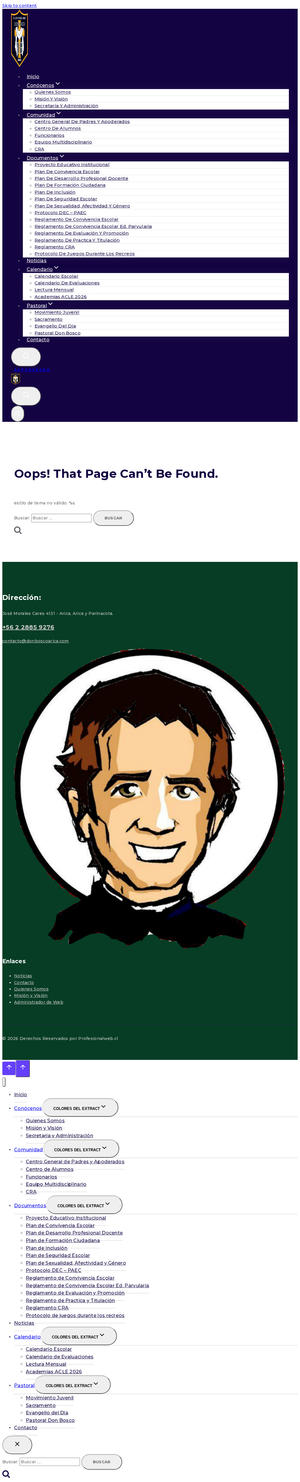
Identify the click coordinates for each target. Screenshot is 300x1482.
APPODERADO (32, 370)
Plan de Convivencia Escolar (67, 171)
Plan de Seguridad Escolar (66, 199)
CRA (31, 1192)
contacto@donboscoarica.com (35, 641)
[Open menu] (17, 414)
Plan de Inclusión (55, 192)
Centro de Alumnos (58, 128)
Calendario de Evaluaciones (67, 283)
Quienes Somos (53, 92)
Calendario (27, 1337)
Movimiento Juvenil (57, 312)
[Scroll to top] (9, 1068)
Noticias (23, 975)
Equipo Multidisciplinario (63, 142)
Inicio (20, 1094)
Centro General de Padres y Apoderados (82, 121)
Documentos (30, 1205)
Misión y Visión (51, 99)
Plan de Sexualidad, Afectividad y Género (82, 206)
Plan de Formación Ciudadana (70, 185)
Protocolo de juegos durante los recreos (85, 254)
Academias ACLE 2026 (61, 296)
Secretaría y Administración (66, 105)
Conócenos (28, 1108)
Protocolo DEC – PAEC (60, 212)
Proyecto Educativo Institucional (72, 164)
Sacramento (49, 319)
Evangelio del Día (55, 326)
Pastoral (24, 1385)
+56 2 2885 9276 (28, 627)
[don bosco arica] (19, 66)
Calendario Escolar (57, 276)
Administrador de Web (38, 1002)
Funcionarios (49, 135)
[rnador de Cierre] (17, 1445)
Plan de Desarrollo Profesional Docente (81, 178)
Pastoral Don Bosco (58, 333)
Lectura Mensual (54, 290)
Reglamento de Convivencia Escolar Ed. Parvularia (93, 226)
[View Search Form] (26, 356)
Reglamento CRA (55, 247)
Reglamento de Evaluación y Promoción (82, 233)
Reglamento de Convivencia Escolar (77, 219)
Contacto (38, 339)
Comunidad (28, 1149)
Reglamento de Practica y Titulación (77, 240)
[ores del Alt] (4, 1082)
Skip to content (19, 5)
